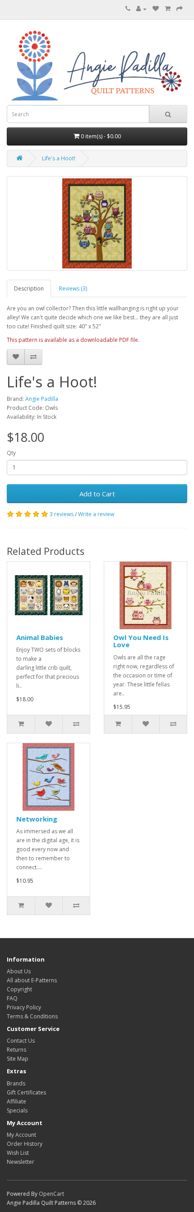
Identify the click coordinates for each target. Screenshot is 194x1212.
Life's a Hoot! (58, 158)
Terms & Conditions (32, 1016)
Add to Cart (97, 493)
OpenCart (51, 1194)
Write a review (96, 514)
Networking (36, 818)
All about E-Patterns (32, 980)
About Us (19, 971)
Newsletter (20, 1162)
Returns (16, 1049)
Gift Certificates (26, 1092)
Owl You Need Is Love (141, 641)
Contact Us (21, 1040)
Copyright (19, 989)
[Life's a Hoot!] (97, 223)
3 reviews (62, 514)
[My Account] (141, 9)
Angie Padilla (41, 399)
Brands (16, 1083)
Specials (17, 1110)
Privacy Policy (24, 1007)
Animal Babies (39, 637)
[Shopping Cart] (168, 9)
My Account (21, 1135)
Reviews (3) (73, 288)
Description (29, 288)
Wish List (18, 1153)
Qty (11, 453)
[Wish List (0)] (155, 9)
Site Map (17, 1058)
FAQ (12, 998)
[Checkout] (179, 9)
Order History (24, 1144)
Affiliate (16, 1101)
